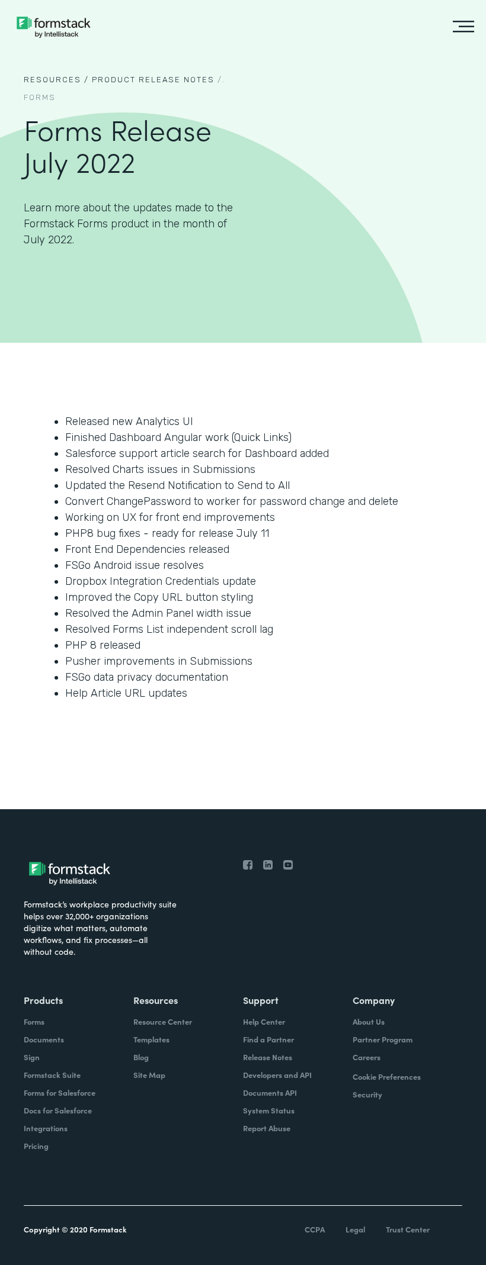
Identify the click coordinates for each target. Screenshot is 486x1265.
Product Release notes (153, 79)
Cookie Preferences (387, 1076)
